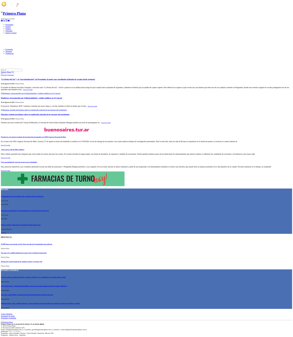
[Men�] (2, 73)
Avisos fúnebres (6, 314)
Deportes (8, 51)
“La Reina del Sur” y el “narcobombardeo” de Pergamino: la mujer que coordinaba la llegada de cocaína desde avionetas (48, 79)
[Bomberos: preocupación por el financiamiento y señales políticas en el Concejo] (146, 93)
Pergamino (9, 25)
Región (8, 27)
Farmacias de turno (8, 316)
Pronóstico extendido (8, 318)
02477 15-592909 (14, 331)
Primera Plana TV (7, 72)
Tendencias (9, 53)
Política (8, 29)
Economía (9, 49)
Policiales (8, 31)
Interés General (10, 33)
